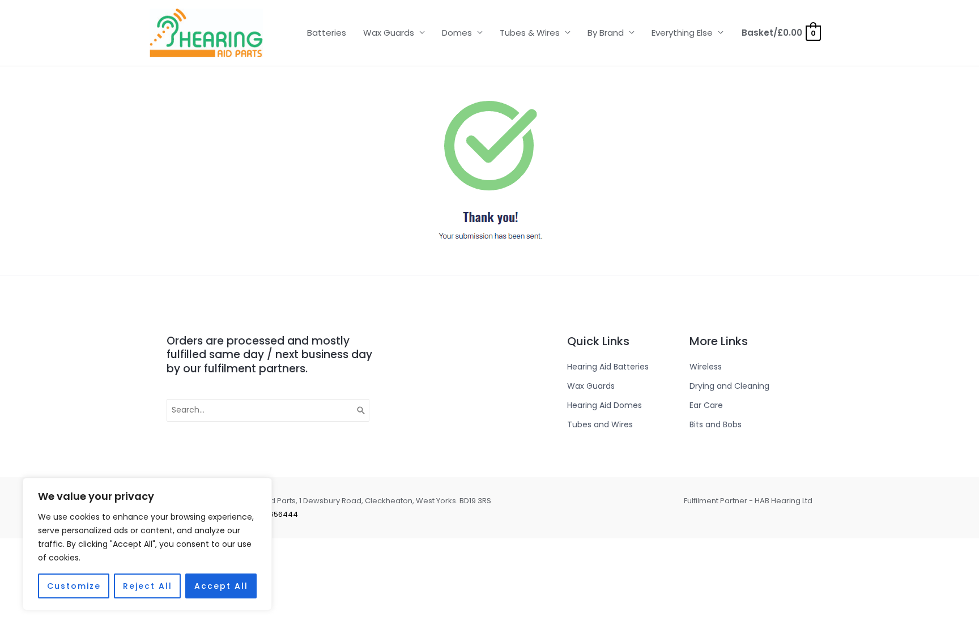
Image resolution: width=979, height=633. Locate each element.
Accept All (221, 586)
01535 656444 (272, 514)
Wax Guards (388, 33)
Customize (74, 586)
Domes (457, 33)
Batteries (326, 33)
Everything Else (682, 33)
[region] (147, 544)
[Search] (361, 410)
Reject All (147, 586)
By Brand (606, 33)
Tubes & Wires (530, 33)
